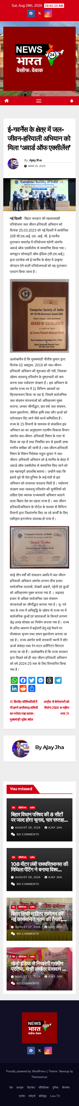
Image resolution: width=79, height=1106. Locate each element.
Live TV (55, 1096)
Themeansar (39, 1077)
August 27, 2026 (28, 927)
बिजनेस (66, 1087)
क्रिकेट (31, 1087)
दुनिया (55, 1087)
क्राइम (19, 1087)
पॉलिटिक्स (22, 807)
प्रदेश (32, 807)
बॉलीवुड (43, 1096)
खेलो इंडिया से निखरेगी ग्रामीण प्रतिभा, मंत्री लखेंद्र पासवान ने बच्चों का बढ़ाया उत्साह (38, 969)
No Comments (28, 834)
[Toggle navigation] (39, 101)
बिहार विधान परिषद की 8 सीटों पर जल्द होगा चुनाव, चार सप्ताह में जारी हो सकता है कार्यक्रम (39, 820)
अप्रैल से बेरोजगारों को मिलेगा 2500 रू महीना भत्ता (56, 707)
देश (13, 807)
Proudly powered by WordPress (26, 1071)
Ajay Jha (35, 160)
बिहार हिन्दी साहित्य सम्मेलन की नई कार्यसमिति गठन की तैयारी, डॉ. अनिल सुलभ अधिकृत (37, 919)
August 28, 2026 (28, 827)
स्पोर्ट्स (32, 1096)
